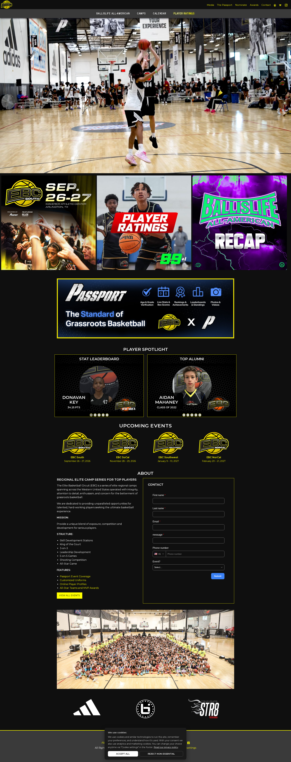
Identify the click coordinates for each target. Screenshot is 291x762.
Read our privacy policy (166, 747)
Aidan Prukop (166, 400)
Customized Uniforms (73, 580)
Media (210, 4)
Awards (254, 4)
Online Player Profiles (73, 584)
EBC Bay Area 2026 (125, 420)
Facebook (188, 742)
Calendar (159, 13)
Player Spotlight (145, 349)
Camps (141, 13)
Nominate (241, 4)
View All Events (69, 595)
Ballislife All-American (113, 13)
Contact (266, 4)
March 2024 (218, 415)
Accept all (123, 753)
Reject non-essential (161, 753)
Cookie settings (187, 747)
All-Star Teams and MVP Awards (79, 588)
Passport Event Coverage (75, 576)
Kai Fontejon (74, 400)
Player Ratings (184, 13)
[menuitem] (210, 5)
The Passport (224, 4)
